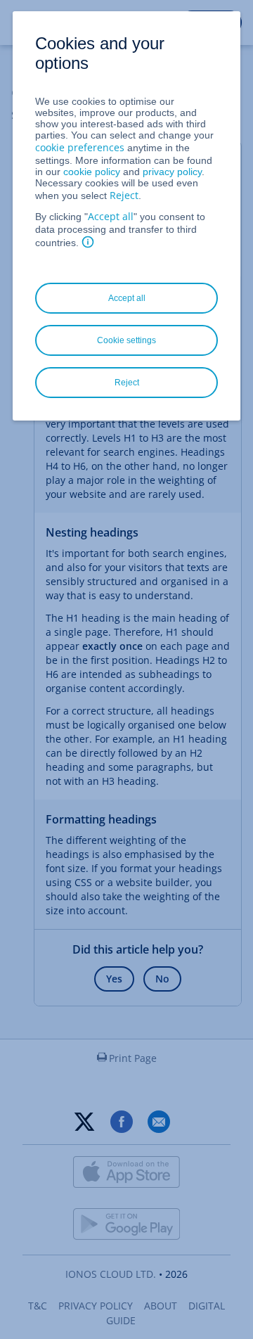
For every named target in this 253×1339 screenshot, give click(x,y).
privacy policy (172, 171)
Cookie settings (126, 340)
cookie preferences (79, 147)
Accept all (111, 216)
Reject (124, 195)
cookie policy (91, 171)
